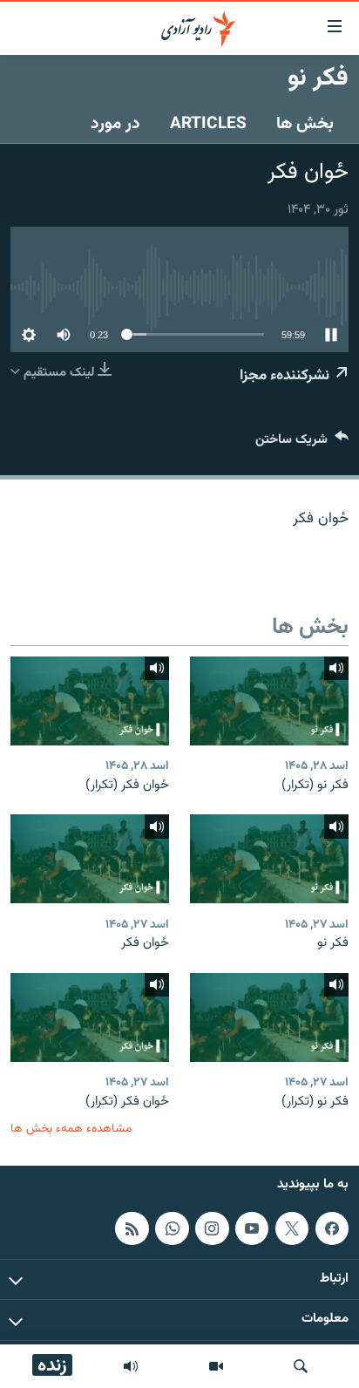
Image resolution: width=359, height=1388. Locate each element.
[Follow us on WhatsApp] (171, 1228)
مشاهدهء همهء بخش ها (71, 1128)
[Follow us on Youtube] (251, 1228)
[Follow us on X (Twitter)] (291, 1228)
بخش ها (305, 124)
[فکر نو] (269, 858)
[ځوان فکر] (89, 858)
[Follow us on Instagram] (211, 1228)
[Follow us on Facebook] (332, 1228)
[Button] (302, 443)
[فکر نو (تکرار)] (269, 701)
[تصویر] (216, 1366)
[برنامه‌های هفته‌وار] (131, 1366)
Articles (208, 124)
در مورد (115, 124)
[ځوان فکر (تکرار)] (89, 701)
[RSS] (131, 1228)
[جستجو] (300, 1366)
